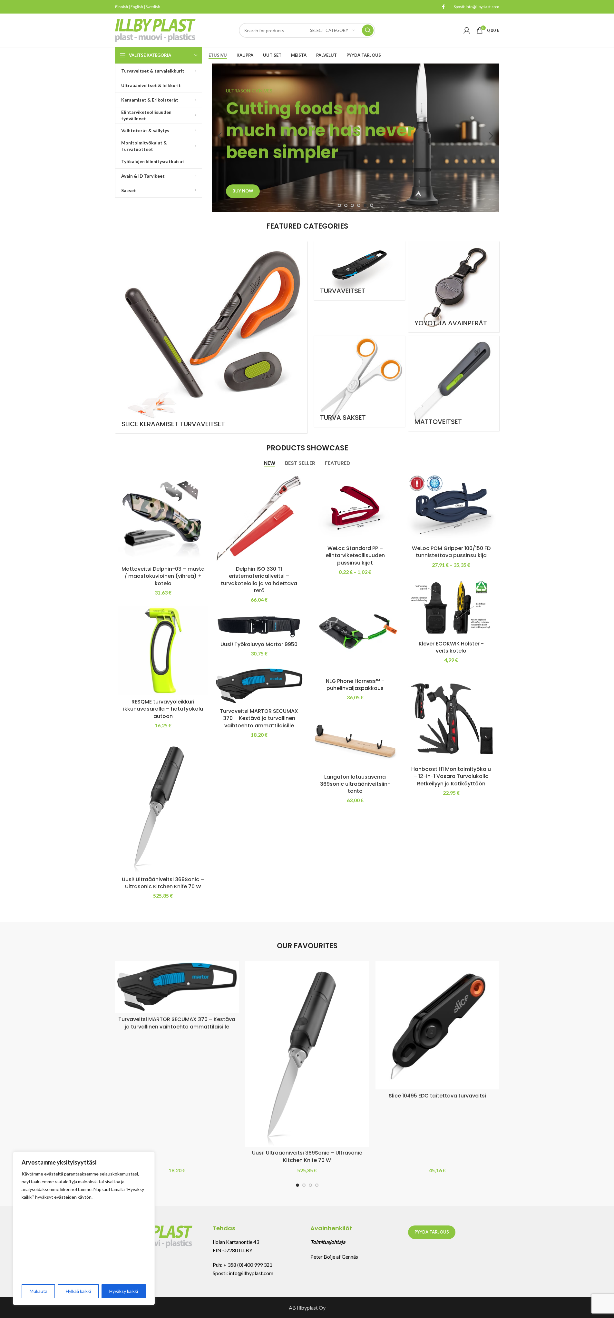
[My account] (466, 30)
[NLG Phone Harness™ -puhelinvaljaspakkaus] (355, 630)
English (137, 6)
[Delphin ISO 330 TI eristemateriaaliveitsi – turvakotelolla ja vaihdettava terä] (259, 518)
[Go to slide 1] (339, 205)
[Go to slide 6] (371, 205)
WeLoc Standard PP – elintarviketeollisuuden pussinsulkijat (355, 555)
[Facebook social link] (443, 7)
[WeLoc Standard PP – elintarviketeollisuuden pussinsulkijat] (355, 507)
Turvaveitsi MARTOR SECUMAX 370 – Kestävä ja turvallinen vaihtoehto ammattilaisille (259, 718)
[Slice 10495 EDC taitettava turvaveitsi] (437, 1025)
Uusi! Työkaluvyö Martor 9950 (258, 644)
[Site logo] (155, 29)
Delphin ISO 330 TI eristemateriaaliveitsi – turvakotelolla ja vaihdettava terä (259, 579)
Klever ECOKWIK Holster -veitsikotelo (451, 647)
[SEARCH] (368, 30)
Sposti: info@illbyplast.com (476, 6)
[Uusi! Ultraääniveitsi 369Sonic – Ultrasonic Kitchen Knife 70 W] (163, 806)
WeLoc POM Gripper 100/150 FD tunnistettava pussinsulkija (451, 552)
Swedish (153, 6)
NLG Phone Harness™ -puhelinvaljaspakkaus (355, 684)
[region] (84, 1228)
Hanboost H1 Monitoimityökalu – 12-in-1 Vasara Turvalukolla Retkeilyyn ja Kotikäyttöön (451, 776)
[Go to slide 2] (345, 205)
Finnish (121, 6)
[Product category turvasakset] (359, 381)
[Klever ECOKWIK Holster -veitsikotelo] (451, 607)
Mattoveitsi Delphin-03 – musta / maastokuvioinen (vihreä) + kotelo (163, 576)
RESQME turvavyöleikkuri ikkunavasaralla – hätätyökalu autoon (163, 709)
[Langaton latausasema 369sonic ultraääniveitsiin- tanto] (355, 741)
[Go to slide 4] (358, 205)
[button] (220, 136)
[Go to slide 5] (365, 205)
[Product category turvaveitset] (359, 270)
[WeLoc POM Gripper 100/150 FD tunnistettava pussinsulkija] (451, 507)
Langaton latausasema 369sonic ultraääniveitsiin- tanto (355, 784)
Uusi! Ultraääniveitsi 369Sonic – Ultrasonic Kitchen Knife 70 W (163, 883)
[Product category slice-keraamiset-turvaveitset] (211, 337)
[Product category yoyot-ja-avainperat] (453, 286)
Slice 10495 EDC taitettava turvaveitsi (437, 1095)
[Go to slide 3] (352, 205)
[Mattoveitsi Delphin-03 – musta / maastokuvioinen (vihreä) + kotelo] (163, 518)
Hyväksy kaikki (123, 1291)
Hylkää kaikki (78, 1291)
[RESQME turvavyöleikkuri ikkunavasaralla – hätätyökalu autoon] (163, 650)
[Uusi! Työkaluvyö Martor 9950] (259, 625)
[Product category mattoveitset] (453, 383)
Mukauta (38, 1291)
